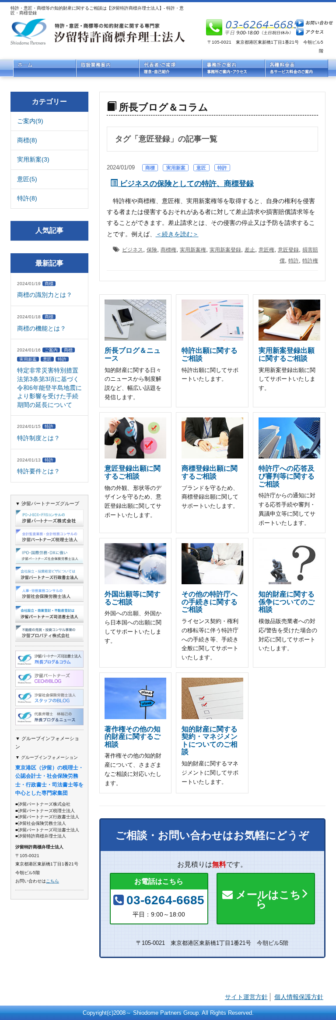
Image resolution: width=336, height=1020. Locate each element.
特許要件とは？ (38, 471)
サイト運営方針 (246, 996)
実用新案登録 (225, 250)
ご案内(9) (30, 120)
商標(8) (27, 140)
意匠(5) (27, 179)
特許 (222, 167)
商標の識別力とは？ (44, 294)
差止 (250, 250)
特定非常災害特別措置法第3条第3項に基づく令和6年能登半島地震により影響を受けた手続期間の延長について (49, 387)
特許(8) (27, 198)
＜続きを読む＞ (177, 234)
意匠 (201, 167)
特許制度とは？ (38, 437)
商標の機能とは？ (41, 328)
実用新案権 (193, 250)
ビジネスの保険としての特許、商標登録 (186, 183)
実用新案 (176, 167)
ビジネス (132, 250)
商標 (150, 167)
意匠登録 (288, 250)
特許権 (310, 261)
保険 (152, 250)
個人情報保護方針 (298, 996)
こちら (52, 881)
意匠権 (266, 250)
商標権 (168, 250)
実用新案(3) (33, 159)
